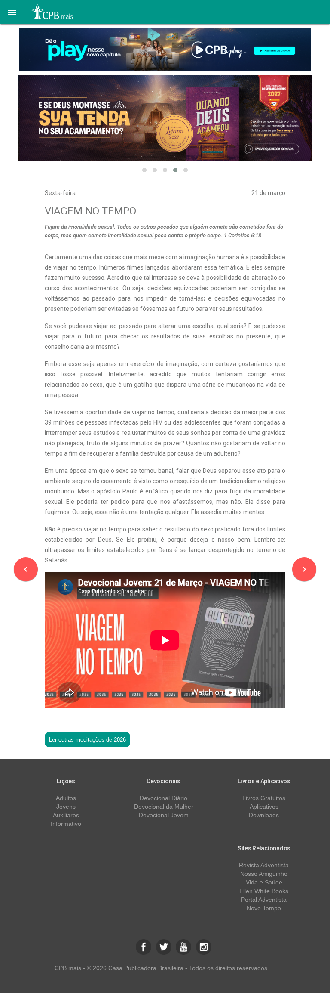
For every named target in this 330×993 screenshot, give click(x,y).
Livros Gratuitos (263, 797)
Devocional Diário (163, 797)
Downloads (264, 815)
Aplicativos (264, 806)
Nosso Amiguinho (263, 873)
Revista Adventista (264, 865)
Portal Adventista (264, 899)
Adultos (66, 797)
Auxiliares (66, 815)
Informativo (66, 823)
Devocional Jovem (164, 815)
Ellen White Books (263, 890)
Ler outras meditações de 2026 (87, 739)
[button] (12, 12)
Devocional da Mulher (163, 806)
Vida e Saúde (264, 882)
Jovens (66, 806)
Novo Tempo (264, 908)
